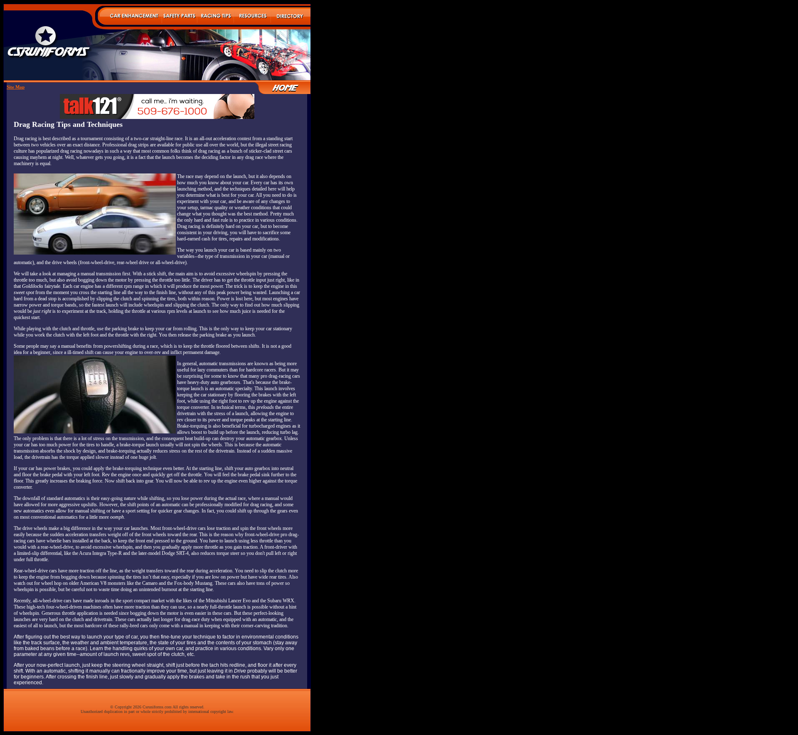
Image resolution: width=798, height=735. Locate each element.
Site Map (16, 87)
